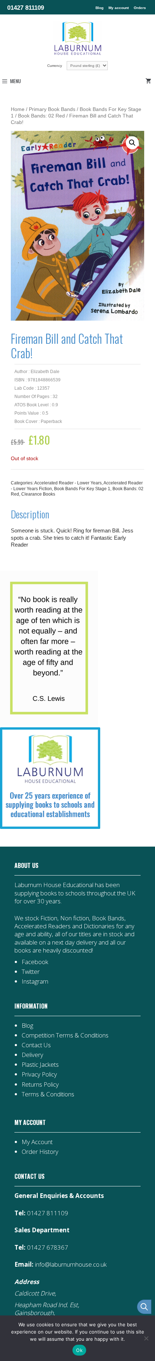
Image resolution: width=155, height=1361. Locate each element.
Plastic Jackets (40, 1064)
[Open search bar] (144, 1307)
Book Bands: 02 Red (41, 116)
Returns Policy (40, 1084)
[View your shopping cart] (149, 81)
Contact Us (36, 1045)
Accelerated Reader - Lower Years (68, 482)
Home (18, 109)
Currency (55, 66)
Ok (79, 1350)
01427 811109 (25, 7)
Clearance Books (38, 494)
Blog (99, 8)
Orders (140, 8)
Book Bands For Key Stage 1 (82, 488)
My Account (37, 1142)
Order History (40, 1151)
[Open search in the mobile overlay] (140, 1307)
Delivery (32, 1054)
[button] (132, 142)
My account (118, 8)
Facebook (35, 962)
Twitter (31, 971)
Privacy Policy (39, 1074)
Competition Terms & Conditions (65, 1035)
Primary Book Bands (52, 109)
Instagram (35, 981)
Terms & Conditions (48, 1094)
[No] (146, 1338)
